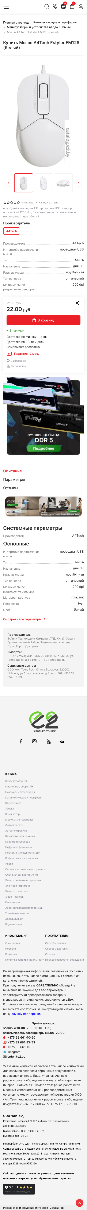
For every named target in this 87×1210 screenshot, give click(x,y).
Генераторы (12, 902)
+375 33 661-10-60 (21, 1037)
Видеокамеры (13, 924)
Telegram (13, 1052)
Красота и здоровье (17, 841)
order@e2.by (16, 1056)
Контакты (11, 954)
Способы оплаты (55, 943)
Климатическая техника (20, 836)
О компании (12, 943)
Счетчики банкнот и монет (21, 874)
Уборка (9, 808)
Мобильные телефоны (19, 819)
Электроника (13, 803)
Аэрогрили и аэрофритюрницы (24, 907)
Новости (10, 948)
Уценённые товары (17, 913)
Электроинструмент (17, 885)
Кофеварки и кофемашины (21, 858)
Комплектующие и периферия (23, 797)
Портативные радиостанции (22, 852)
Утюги (9, 863)
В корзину (46, 320)
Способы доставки (56, 948)
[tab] (43, 471)
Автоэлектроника (16, 830)
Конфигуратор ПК (16, 781)
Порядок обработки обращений (64, 959)
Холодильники (14, 918)
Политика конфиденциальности (24, 959)
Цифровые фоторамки (18, 847)
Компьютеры (13, 814)
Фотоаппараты (14, 825)
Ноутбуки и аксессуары (20, 792)
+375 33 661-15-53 (21, 1047)
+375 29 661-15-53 (21, 1042)
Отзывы (50, 954)
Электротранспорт (16, 891)
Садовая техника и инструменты (25, 869)
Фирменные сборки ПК (19, 786)
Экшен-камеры (14, 896)
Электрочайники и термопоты (23, 880)
